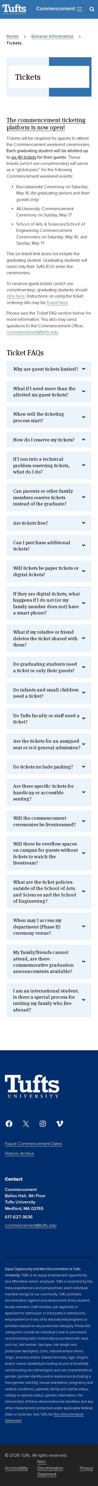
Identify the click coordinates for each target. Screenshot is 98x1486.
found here (57, 302)
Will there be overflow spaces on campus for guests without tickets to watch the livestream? (45, 853)
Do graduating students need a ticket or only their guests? (45, 667)
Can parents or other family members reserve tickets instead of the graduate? (43, 497)
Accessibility (16, 1468)
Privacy (86, 1468)
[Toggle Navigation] (79, 9)
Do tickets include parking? (43, 767)
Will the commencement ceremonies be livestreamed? (44, 821)
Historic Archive (19, 1153)
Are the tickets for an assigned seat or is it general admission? (47, 744)
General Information (52, 36)
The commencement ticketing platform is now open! (46, 123)
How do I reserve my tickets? (44, 440)
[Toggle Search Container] (92, 9)
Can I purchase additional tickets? (41, 545)
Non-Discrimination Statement (50, 1468)
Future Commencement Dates (33, 1143)
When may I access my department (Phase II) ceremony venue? (37, 926)
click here (16, 296)
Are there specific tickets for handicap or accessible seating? (43, 792)
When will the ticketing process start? (38, 417)
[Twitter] (26, 1124)
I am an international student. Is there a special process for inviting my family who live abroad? (46, 1000)
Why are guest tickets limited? (45, 369)
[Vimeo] (60, 1124)
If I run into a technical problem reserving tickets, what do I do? (41, 465)
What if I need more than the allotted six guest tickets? (44, 391)
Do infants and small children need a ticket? (46, 693)
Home (13, 36)
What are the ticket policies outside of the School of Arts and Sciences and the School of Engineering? (44, 891)
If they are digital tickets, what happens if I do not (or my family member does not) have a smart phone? (46, 603)
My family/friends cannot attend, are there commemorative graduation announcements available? (43, 961)
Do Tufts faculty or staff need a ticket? (46, 718)
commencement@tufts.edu (32, 332)
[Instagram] (43, 1124)
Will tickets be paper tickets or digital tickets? (46, 571)
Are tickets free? (30, 523)
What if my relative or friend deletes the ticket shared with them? (45, 638)
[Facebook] (9, 1124)
